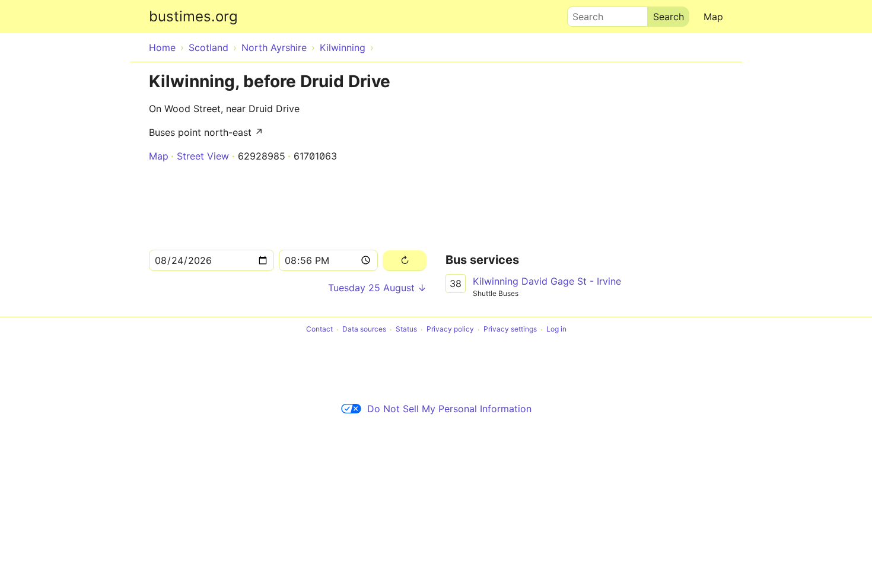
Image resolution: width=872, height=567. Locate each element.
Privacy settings (510, 329)
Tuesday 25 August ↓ (377, 288)
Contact (319, 329)
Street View (203, 156)
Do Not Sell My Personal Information (449, 409)
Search (582, 14)
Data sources (364, 329)
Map (713, 17)
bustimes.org (193, 16)
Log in (556, 329)
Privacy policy (450, 329)
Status (406, 329)
